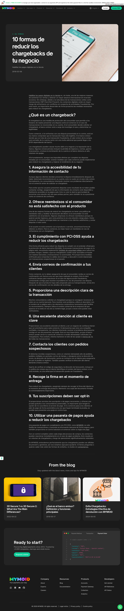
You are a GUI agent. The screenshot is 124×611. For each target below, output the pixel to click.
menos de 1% (88, 337)
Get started (108, 583)
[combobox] (95, 8)
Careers (43, 590)
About (43, 583)
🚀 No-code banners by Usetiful (114, 4)
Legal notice (64, 606)
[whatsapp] (120, 607)
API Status (107, 590)
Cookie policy (87, 606)
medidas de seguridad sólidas (70, 250)
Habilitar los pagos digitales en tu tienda (44, 95)
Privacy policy (75, 606)
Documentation (65, 587)
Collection (84, 590)
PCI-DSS (58, 248)
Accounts (84, 583)
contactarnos (83, 447)
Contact (105, 8)
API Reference (109, 587)
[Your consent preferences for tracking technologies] (1, 458)
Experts (43, 587)
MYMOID (80, 425)
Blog (61, 583)
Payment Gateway (87, 587)
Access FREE (116, 8)
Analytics (84, 594)
